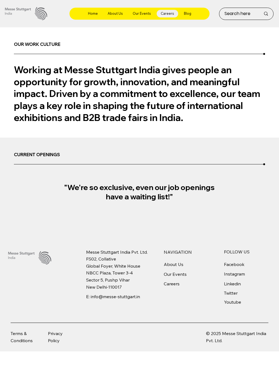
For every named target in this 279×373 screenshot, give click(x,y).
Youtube (232, 302)
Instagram (234, 274)
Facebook (234, 264)
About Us (173, 264)
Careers (172, 283)
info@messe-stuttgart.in (115, 296)
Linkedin (232, 283)
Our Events (175, 274)
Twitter (231, 293)
